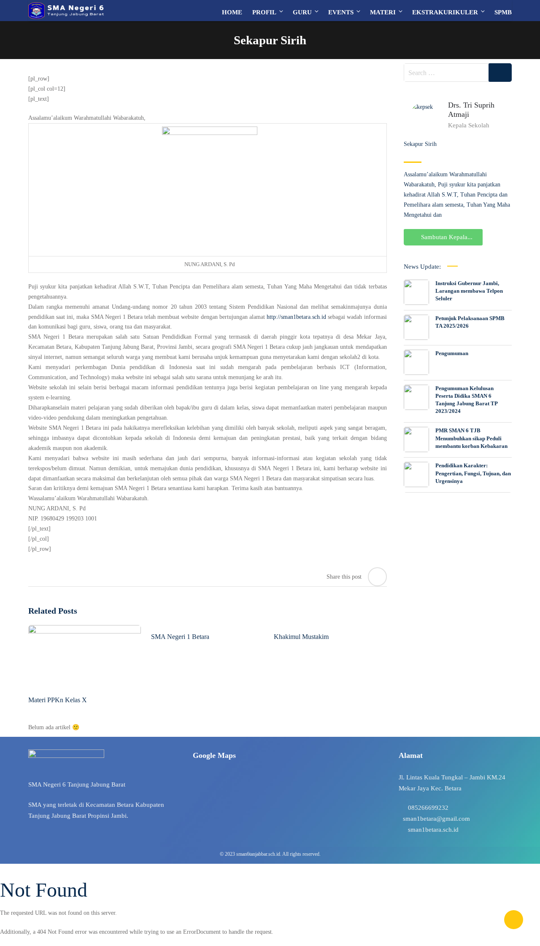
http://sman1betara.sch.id (296, 317)
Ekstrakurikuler (445, 12)
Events (341, 12)
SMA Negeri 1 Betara (180, 636)
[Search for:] (458, 72)
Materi (383, 12)
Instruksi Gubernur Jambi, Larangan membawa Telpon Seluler (469, 291)
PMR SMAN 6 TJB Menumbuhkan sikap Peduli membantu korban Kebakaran (471, 438)
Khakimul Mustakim (301, 636)
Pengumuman (451, 353)
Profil (264, 12)
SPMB (503, 12)
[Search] (500, 72)
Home (232, 12)
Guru (302, 12)
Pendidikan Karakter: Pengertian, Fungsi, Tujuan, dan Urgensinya (473, 473)
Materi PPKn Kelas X (57, 699)
